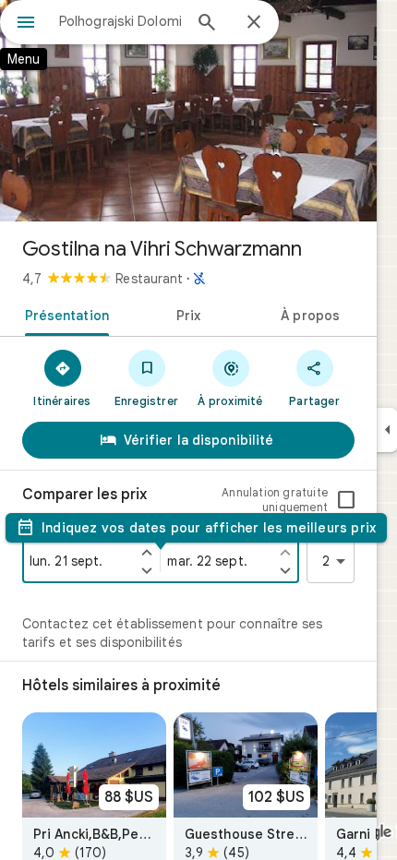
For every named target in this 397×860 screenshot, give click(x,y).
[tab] (63, 314)
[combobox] (120, 21)
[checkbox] (346, 500)
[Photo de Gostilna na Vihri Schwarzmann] (188, 110)
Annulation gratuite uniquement (275, 499)
